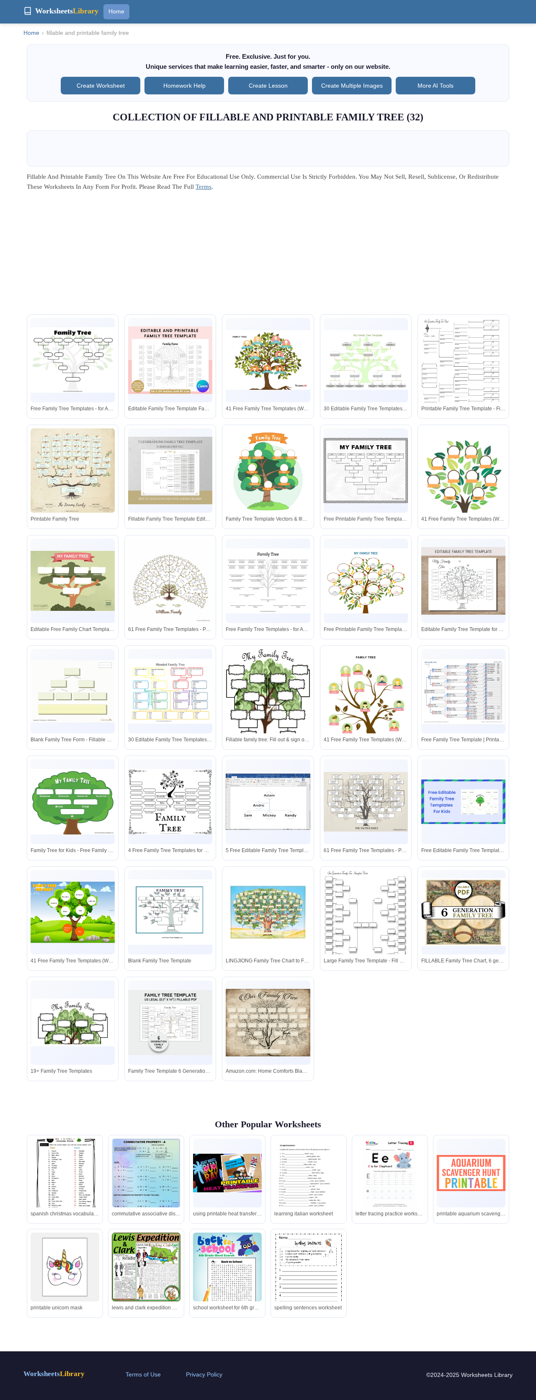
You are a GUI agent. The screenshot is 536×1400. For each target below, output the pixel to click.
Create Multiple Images (352, 85)
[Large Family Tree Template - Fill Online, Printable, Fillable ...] (366, 926)
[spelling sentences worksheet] (308, 1277)
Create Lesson (268, 85)
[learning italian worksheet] (308, 1183)
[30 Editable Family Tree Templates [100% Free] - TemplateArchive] (366, 360)
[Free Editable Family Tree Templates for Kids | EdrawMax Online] (463, 802)
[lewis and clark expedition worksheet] (146, 1267)
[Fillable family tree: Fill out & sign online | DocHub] (268, 705)
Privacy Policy (204, 1374)
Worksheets (54, 1374)
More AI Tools (435, 85)
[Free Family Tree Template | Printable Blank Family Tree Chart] (463, 691)
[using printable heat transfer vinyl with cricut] (227, 1173)
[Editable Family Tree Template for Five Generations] (463, 581)
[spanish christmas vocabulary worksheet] (65, 1173)
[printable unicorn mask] (65, 1267)
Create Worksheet (101, 85)
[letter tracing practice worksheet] (390, 1173)
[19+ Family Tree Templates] (73, 1022)
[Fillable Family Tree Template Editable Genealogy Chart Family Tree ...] (170, 470)
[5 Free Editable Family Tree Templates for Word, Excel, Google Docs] (268, 801)
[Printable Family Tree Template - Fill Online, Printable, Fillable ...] (463, 374)
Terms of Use (143, 1374)
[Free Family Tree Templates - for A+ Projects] (73, 359)
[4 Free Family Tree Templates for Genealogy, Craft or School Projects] (170, 801)
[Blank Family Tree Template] (170, 911)
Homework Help (184, 85)
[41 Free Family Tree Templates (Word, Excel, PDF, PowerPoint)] (268, 360)
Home (116, 11)
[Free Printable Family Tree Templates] (366, 470)
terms (203, 186)
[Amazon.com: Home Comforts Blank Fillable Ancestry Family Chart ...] (268, 1022)
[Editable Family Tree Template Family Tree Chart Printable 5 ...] (170, 360)
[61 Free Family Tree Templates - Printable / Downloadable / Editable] (170, 581)
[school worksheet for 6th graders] (227, 1278)
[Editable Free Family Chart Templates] (73, 580)
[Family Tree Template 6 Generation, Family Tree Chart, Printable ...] (170, 1022)
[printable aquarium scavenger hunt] (471, 1173)
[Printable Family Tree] (73, 470)
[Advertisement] (268, 255)
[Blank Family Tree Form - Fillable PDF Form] (73, 691)
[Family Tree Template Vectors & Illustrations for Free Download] (268, 470)
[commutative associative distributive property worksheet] (146, 1187)
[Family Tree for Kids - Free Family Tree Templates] (73, 801)
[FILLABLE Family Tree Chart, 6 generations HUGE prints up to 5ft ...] (463, 912)
